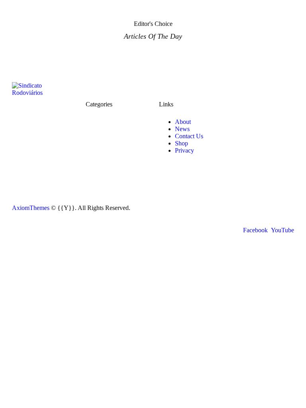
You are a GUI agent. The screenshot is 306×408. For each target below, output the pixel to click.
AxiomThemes (30, 207)
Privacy (184, 150)
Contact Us (189, 136)
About (183, 121)
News (182, 129)
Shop (181, 143)
